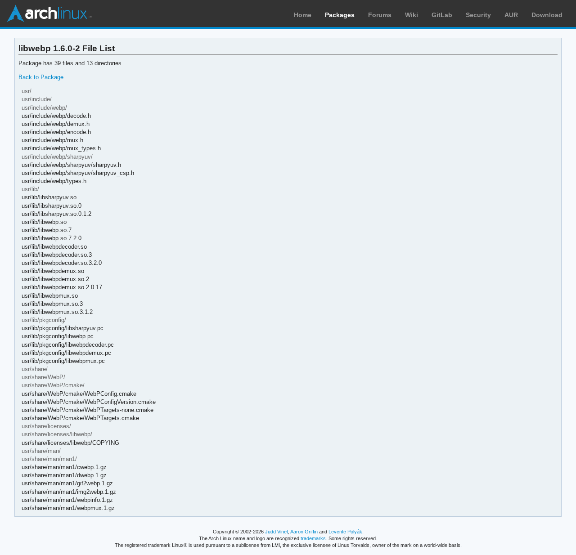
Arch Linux (49, 13)
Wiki (411, 14)
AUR (511, 14)
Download (546, 14)
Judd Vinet (276, 531)
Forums (380, 14)
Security (478, 14)
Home (302, 14)
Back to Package (40, 77)
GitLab (442, 14)
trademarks (313, 538)
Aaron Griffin (304, 531)
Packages (340, 14)
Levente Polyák (345, 531)
